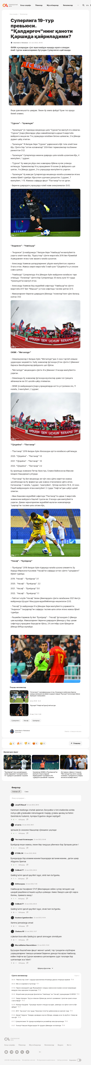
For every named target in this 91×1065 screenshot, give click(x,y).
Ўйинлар (39, 5)
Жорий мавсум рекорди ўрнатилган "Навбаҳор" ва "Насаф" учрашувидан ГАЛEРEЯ (45, 994)
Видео (60, 1045)
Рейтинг (15, 791)
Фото (69, 1045)
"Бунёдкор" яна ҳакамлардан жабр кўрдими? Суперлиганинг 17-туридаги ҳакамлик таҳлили (16, 773)
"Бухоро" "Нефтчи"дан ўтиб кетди (43, 705)
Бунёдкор (36, 720)
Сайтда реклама (62, 1060)
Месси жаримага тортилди (25, 984)
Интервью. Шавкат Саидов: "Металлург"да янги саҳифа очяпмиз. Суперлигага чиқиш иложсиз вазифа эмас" (72, 774)
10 (28, 743)
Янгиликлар (68, 5)
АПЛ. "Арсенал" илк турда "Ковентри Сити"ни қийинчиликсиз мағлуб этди (42, 1011)
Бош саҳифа (25, 5)
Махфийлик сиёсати (28, 1060)
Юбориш (22, 819)
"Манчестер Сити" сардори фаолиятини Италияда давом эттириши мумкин (43, 980)
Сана (26, 791)
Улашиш (76, 743)
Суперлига (15, 720)
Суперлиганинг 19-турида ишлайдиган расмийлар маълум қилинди (39, 1021)
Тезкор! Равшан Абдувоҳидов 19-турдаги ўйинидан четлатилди (38, 1025)
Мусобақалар (52, 5)
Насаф (26, 720)
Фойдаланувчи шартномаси (46, 1060)
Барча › (77, 975)
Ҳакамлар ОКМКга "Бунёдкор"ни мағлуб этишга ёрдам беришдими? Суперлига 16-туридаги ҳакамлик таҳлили (45, 774)
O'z (87, 5)
